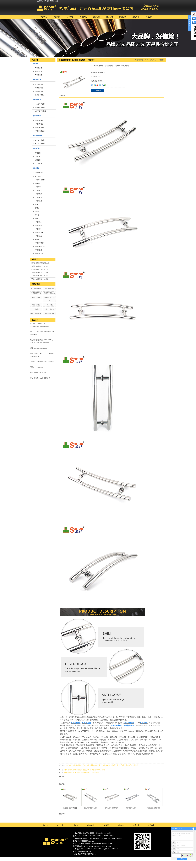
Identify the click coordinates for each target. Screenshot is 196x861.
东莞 (97, 858)
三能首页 (43, 17)
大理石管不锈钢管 (40, 111)
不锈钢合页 (38, 197)
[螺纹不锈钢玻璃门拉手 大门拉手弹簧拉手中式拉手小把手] (90, 797)
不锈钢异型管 (37, 116)
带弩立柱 (37, 153)
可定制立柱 (38, 163)
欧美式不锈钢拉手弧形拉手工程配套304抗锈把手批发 (121, 765)
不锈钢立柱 (36, 148)
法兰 (36, 204)
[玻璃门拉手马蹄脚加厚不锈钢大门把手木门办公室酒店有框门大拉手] (111, 797)
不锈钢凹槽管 (49, 305)
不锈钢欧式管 (37, 80)
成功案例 (96, 17)
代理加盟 (57, 17)
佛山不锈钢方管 (36, 288)
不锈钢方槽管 (39, 124)
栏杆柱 (37, 215)
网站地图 (46, 1)
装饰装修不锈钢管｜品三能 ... (40, 266)
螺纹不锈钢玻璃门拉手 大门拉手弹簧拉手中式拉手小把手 (81, 773)
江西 (119, 858)
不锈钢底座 (38, 236)
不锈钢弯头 (38, 190)
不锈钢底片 (38, 201)
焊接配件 (37, 183)
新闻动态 (122, 17)
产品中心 (153, 60)
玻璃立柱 (37, 160)
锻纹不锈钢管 (39, 91)
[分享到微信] (105, 85)
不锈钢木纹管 (37, 99)
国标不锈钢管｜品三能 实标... (40, 269)
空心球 (37, 211)
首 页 (146, 60)
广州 (100, 858)
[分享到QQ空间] (95, 85)
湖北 (116, 858)
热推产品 (78, 858)
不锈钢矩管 (38, 75)
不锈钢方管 (38, 71)
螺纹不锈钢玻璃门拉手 (91, 808)
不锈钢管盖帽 (39, 253)
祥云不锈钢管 (39, 84)
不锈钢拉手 (38, 229)
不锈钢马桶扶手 (40, 243)
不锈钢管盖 (38, 250)
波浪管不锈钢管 (40, 95)
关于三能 (70, 17)
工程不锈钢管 (36, 305)
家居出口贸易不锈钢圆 (70, 808)
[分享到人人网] (103, 85)
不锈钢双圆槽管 (40, 127)
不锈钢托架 (38, 222)
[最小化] (193, 829)
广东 (91, 858)
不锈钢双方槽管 (40, 131)
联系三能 (135, 17)
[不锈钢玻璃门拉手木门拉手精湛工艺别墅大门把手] (132, 797)
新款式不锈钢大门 (49, 293)
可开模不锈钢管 (40, 144)
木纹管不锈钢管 (40, 104)
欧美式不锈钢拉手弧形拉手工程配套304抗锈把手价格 (89, 765)
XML (55, 1)
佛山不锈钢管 (36, 297)
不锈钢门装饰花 (36, 293)
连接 (36, 218)
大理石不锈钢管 (49, 288)
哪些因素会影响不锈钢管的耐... (40, 263)
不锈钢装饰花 (39, 173)
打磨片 (37, 239)
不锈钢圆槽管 (39, 120)
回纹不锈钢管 (39, 88)
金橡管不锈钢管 (40, 108)
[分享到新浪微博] (97, 85)
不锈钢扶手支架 (40, 246)
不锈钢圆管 (38, 68)
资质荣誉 (109, 17)
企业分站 (40, 1)
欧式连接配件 (39, 176)
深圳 (103, 858)
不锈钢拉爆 (38, 194)
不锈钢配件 (36, 168)
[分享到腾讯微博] (100, 85)
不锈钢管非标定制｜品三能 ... (40, 272)
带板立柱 (37, 156)
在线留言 (149, 17)
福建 (109, 858)
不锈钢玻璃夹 (39, 232)
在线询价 (97, 90)
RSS (51, 1)
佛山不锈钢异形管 (36, 314)
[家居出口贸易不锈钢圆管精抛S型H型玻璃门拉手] (70, 797)
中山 (106, 858)
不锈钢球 (37, 187)
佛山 (94, 858)
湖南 (112, 858)
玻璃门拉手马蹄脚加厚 (111, 808)
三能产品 (83, 17)
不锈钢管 (35, 63)
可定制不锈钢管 (37, 135)
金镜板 (37, 208)
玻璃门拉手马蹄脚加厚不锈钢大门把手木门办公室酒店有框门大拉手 (84, 770)
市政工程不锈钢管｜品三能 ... (40, 279)
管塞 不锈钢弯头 (49, 309)
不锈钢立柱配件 (40, 180)
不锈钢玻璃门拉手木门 (132, 808)
